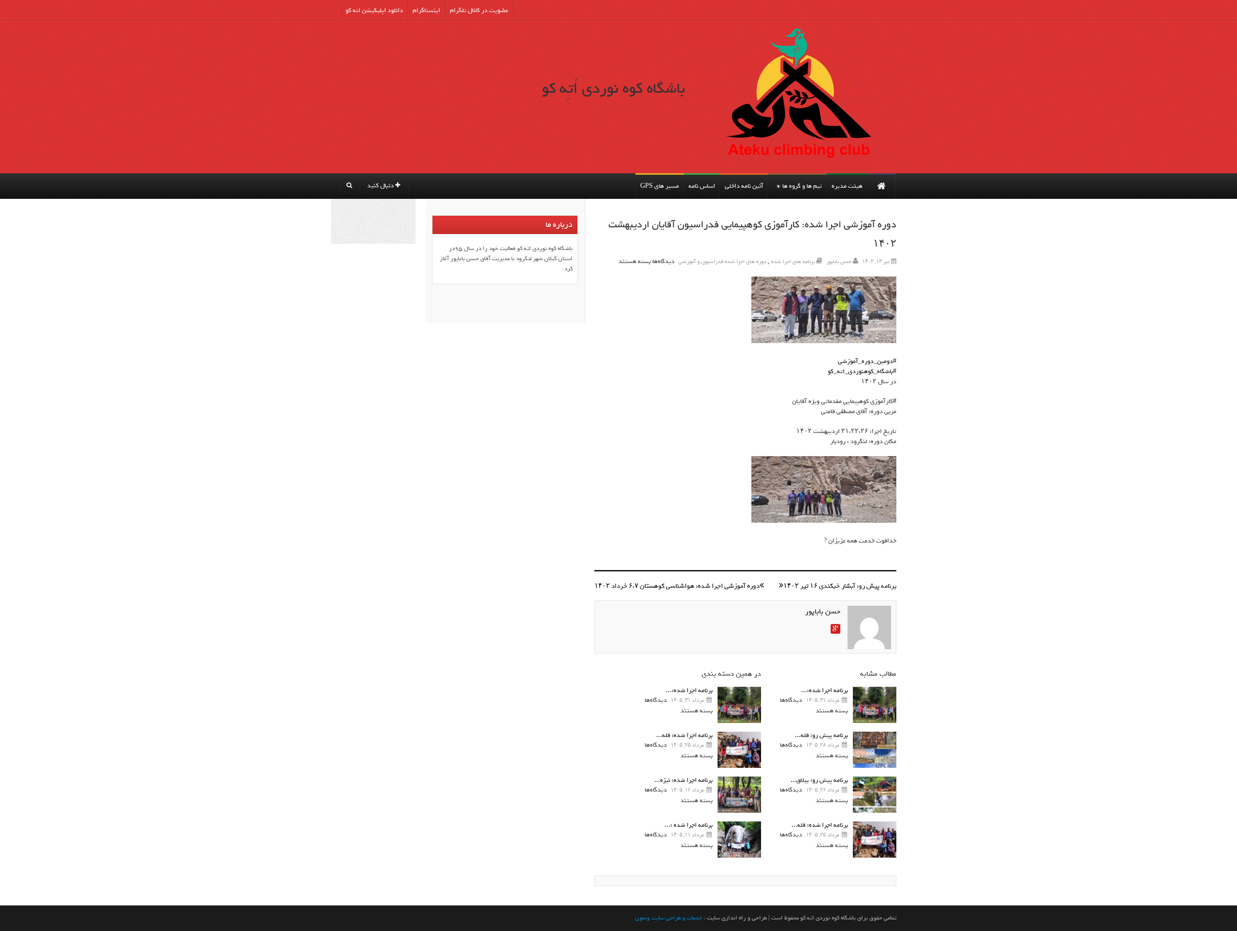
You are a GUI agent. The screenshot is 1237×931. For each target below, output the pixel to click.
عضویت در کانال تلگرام (479, 10)
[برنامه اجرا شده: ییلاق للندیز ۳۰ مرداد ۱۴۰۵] (874, 705)
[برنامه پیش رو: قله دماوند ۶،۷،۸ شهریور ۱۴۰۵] (874, 750)
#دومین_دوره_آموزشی (867, 361)
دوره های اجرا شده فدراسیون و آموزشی (722, 261)
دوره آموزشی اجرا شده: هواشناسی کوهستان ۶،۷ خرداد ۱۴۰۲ (677, 586)
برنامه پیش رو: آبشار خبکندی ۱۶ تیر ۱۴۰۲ (839, 586)
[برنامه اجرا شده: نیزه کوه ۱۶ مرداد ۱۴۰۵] (739, 795)
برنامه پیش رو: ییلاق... (819, 780)
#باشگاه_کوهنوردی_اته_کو (862, 371)
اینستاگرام (426, 10)
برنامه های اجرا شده (793, 261)
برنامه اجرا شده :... (688, 825)
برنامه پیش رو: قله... (821, 735)
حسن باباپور (838, 261)
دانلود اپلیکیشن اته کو (374, 10)
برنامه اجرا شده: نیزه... (683, 780)
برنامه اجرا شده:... (824, 690)
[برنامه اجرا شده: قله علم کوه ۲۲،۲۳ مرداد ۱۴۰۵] (874, 839)
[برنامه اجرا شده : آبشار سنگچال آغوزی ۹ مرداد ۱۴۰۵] (739, 839)
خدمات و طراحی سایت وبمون (668, 918)
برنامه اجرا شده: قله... (819, 825)
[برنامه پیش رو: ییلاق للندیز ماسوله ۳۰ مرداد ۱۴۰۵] (874, 795)
